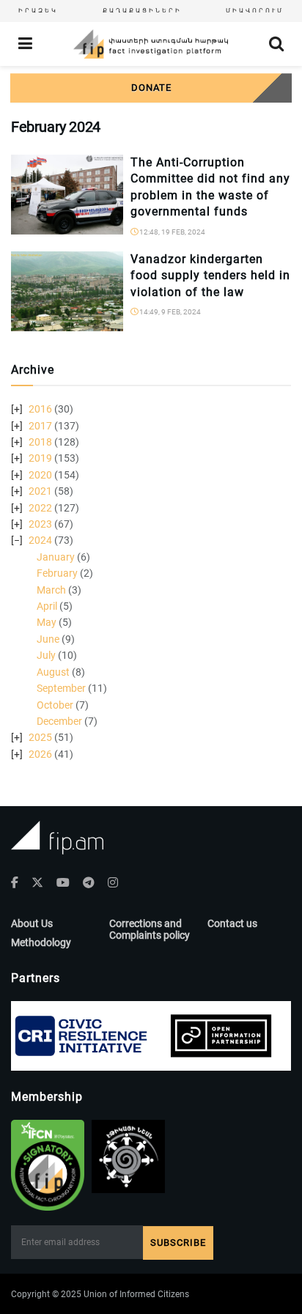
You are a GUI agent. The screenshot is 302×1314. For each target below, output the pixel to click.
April (47, 606)
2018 (40, 442)
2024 (40, 540)
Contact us (232, 923)
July (46, 655)
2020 (40, 475)
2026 (40, 754)
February (57, 573)
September (61, 688)
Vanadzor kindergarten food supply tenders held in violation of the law (210, 275)
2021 (40, 491)
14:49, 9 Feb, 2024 (169, 312)
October (55, 705)
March (51, 590)
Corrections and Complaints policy (149, 929)
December (59, 721)
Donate (151, 87)
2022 (40, 508)
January (56, 557)
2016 (40, 409)
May (46, 622)
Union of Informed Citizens (136, 1294)
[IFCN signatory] (47, 1165)
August (53, 672)
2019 (40, 458)
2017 (40, 426)
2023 (40, 524)
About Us (32, 923)
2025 (40, 737)
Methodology (41, 942)
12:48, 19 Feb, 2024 (171, 232)
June (48, 639)
